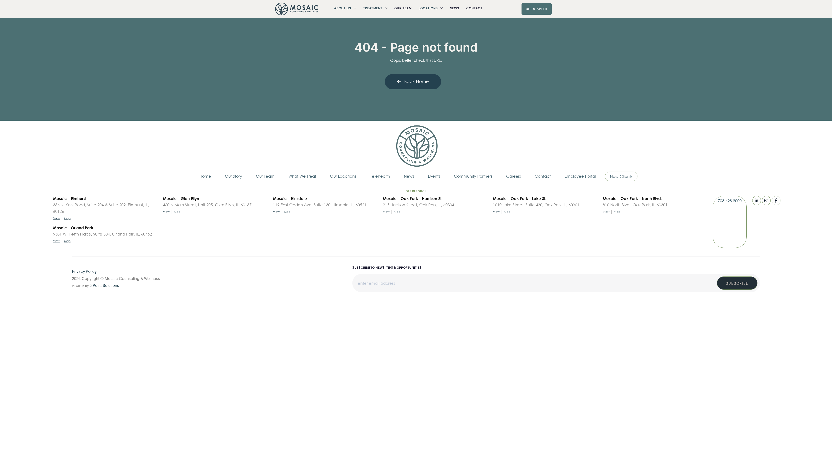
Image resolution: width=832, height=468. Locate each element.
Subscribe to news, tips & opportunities (386, 267)
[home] (296, 9)
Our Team (403, 8)
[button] (345, 8)
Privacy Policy (84, 271)
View (56, 218)
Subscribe (737, 283)
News (454, 8)
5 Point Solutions (104, 285)
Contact (474, 8)
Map (67, 218)
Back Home (416, 81)
